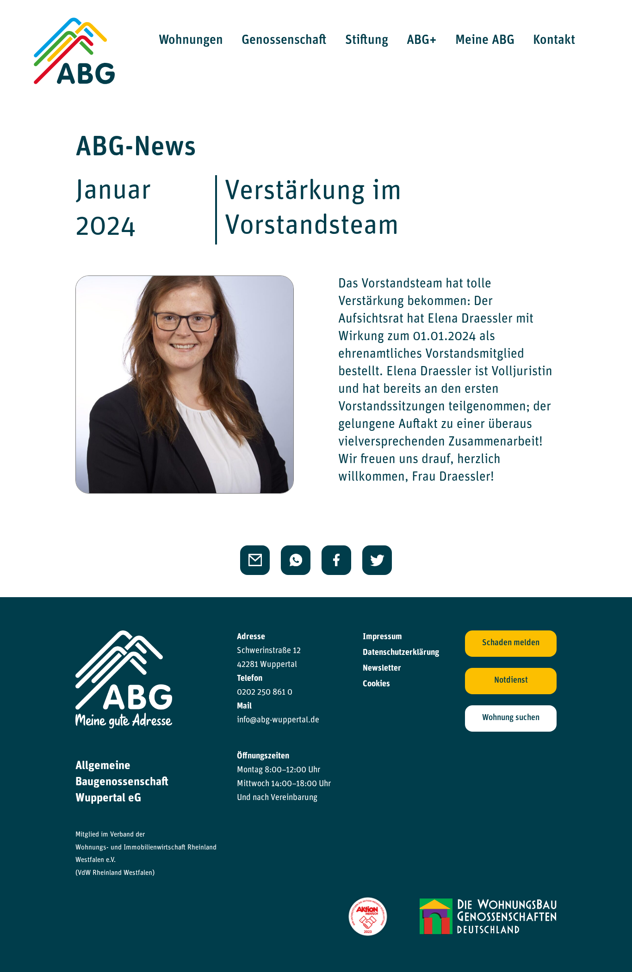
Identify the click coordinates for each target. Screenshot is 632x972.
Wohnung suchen (510, 718)
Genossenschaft (284, 40)
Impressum (382, 637)
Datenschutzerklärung (401, 653)
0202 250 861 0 (264, 693)
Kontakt (554, 40)
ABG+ (422, 40)
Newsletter (382, 669)
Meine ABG (484, 40)
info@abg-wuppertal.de (278, 720)
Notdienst (511, 681)
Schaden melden (510, 643)
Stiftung (366, 40)
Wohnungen (191, 40)
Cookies (376, 684)
